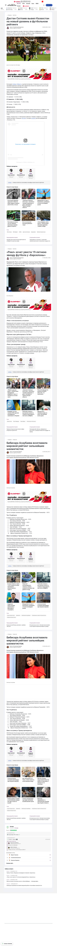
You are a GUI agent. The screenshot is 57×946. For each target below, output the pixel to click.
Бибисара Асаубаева (26, 615)
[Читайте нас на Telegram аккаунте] (11, 919)
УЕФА (20, 232)
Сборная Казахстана (11, 617)
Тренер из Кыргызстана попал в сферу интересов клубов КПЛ (15, 430)
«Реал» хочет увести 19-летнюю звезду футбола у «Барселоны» (21, 877)
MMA (37, 3)
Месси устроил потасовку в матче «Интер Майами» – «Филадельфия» (22, 881)
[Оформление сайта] (44, 5)
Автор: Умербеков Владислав (16, 27)
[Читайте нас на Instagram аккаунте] (8, 919)
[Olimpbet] (26, 6)
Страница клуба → (10, 863)
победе (14, 84)
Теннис (19, 6)
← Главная (9, 15)
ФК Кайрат (15, 232)
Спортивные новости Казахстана (39, 615)
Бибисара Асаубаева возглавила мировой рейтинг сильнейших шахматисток (24, 885)
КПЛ (23, 3)
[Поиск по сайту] (41, 5)
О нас (6, 938)
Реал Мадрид (16, 421)
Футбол (19, 3)
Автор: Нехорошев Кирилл (16, 451)
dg (51, 919)
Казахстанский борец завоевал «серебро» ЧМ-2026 (16, 625)
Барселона (9, 421)
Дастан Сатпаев (26, 232)
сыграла (33, 118)
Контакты (9, 938)
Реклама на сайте (16, 938)
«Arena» (10, 182)
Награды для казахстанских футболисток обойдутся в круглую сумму (16, 240)
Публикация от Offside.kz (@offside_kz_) (25, 162)
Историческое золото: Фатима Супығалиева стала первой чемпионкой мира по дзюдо (40, 625)
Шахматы (18, 615)
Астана (24, 118)
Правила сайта (23, 938)
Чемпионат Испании (31, 421)
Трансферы (22, 421)
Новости (15, 439)
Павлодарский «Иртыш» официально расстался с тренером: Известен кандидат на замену (40, 430)
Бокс (33, 3)
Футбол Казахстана (41, 232)
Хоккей (28, 3)
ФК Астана (9, 232)
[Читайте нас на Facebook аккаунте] (5, 919)
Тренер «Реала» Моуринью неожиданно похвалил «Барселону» (21, 872)
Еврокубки (33, 232)
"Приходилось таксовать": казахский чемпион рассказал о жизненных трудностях (40, 240)
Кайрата (19, 84)
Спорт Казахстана (11, 615)
